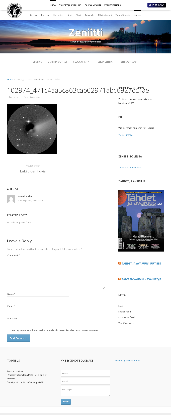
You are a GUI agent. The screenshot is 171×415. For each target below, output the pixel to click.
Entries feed (124, 311)
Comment (13, 255)
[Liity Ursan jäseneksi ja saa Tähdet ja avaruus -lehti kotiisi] (141, 249)
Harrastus (58, 14)
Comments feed (126, 317)
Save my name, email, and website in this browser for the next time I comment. (54, 330)
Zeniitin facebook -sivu (129, 167)
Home (10, 79)
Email (11, 306)
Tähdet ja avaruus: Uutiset (141, 263)
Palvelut (45, 14)
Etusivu (34, 15)
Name (11, 293)
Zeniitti (85, 32)
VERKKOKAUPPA (112, 5)
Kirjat (69, 14)
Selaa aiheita (81, 61)
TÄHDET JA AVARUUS (70, 5)
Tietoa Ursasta (123, 14)
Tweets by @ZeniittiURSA (127, 360)
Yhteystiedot (129, 61)
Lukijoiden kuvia (33, 171)
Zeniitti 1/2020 (125, 135)
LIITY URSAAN (156, 4)
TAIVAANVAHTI (92, 5)
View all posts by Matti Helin (31, 200)
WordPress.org (126, 322)
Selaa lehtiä (105, 61)
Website (12, 318)
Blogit (78, 14)
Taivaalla (89, 14)
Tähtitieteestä (105, 14)
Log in (121, 305)
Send (66, 401)
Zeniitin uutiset (57, 61)
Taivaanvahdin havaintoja (141, 279)
